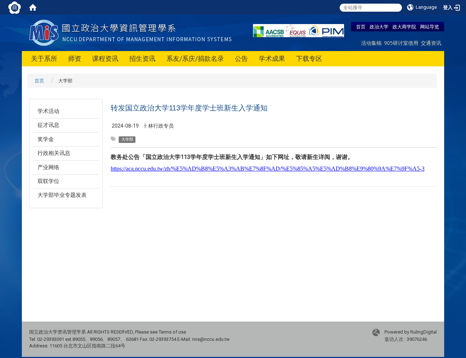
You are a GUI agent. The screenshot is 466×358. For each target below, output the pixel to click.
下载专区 (309, 58)
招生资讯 (142, 58)
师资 (74, 58)
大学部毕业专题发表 (62, 195)
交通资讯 (431, 42)
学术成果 (272, 58)
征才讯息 (48, 125)
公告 (241, 58)
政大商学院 (404, 26)
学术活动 (48, 111)
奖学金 (45, 139)
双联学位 (48, 181)
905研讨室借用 (401, 42)
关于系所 (44, 58)
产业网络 (48, 167)
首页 (361, 26)
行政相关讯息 (53, 153)
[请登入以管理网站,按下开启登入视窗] (14, 7)
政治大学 (379, 26)
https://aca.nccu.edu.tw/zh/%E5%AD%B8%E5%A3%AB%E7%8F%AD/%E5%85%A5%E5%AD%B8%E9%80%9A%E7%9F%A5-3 (267, 169)
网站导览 (429, 26)
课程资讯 (105, 58)
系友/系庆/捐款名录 (195, 58)
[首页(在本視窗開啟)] (33, 7)
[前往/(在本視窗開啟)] (132, 32)
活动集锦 (371, 42)
